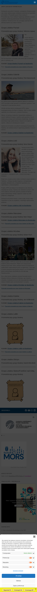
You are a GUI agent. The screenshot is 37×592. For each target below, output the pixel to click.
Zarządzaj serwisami (18, 570)
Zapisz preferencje (18, 585)
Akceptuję (18, 576)
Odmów (18, 580)
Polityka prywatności (24, 589)
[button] (34, 537)
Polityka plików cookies (12, 589)
